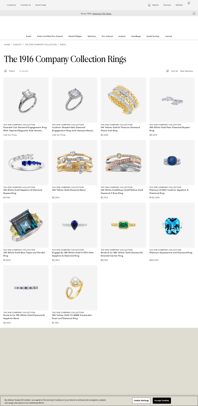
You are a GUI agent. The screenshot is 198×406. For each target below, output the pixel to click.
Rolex (28, 36)
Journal (168, 36)
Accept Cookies (162, 400)
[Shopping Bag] (189, 5)
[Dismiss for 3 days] (193, 13)
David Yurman (153, 36)
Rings (63, 45)
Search (155, 5)
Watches (92, 36)
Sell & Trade (40, 5)
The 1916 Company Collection (41, 45)
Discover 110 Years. (102, 13)
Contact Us (26, 5)
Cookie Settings (141, 400)
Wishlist (179, 5)
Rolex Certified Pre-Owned (50, 36)
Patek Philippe (75, 36)
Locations (11, 5)
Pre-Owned (107, 36)
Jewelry (122, 36)
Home (7, 45)
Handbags (136, 36)
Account (167, 5)
